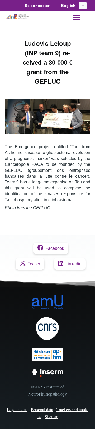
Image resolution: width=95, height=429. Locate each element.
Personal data (42, 409)
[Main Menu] (76, 17)
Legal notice (17, 409)
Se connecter (37, 5)
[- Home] (17, 16)
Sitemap (51, 416)
